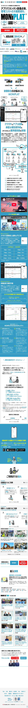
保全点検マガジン (8, 695)
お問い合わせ (23, 658)
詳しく (24, 482)
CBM (7, 691)
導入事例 (15, 691)
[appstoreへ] (10, 22)
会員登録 (7, 491)
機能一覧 (10, 691)
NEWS (5, 693)
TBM (3, 691)
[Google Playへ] (10, 23)
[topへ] (27, 707)
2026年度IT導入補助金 (22, 23)
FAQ (5, 658)
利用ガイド (23, 691)
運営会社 (9, 693)
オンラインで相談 (15, 658)
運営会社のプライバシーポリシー (18, 693)
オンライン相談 (15, 695)
